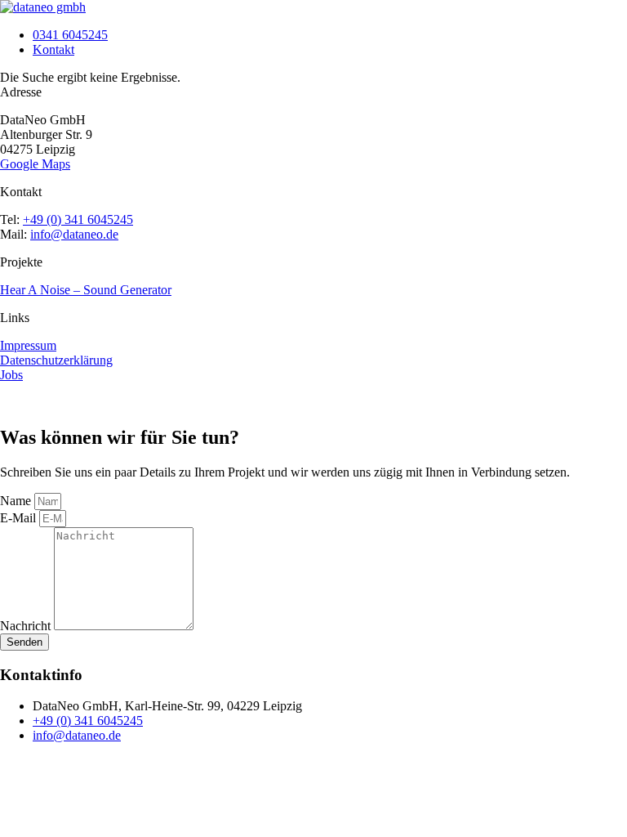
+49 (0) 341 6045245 (78, 219)
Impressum (28, 345)
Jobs (11, 375)
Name (17, 501)
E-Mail (19, 518)
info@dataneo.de (74, 234)
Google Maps (35, 164)
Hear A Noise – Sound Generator (85, 290)
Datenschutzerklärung (56, 360)
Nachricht (27, 626)
